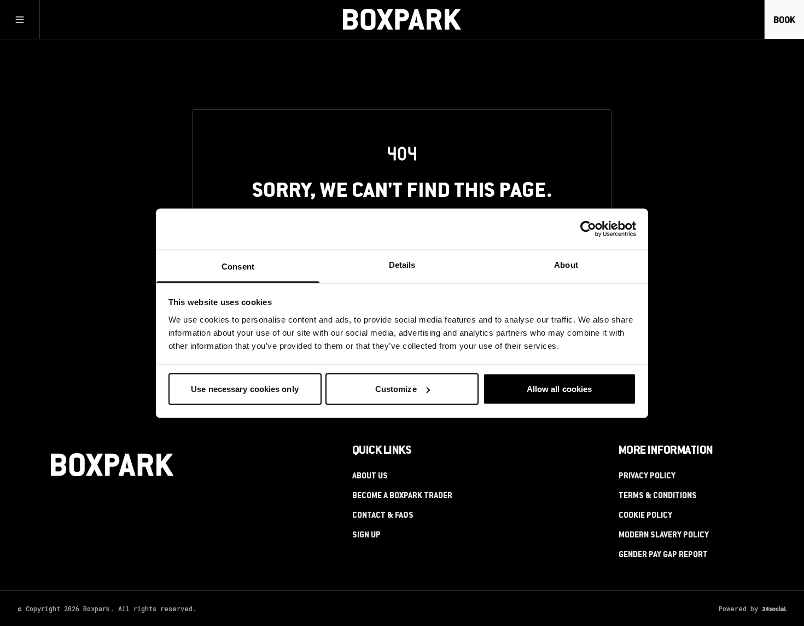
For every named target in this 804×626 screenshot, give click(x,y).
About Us (370, 477)
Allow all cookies (559, 389)
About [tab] (566, 264)
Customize (396, 389)
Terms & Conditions (658, 496)
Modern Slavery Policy (664, 536)
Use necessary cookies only (245, 389)
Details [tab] (402, 264)
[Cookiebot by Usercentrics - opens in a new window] (588, 229)
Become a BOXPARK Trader (402, 496)
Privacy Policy (647, 477)
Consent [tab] (238, 266)
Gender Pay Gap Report (663, 555)
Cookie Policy (645, 516)
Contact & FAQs (382, 516)
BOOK (784, 20)
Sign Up (366, 536)
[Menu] (20, 20)
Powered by (738, 608)
